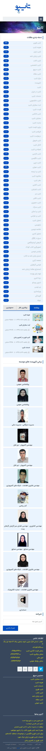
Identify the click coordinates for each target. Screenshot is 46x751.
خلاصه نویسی (36, 229)
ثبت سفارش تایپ (34, 105)
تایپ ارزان (37, 51)
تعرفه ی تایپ (36, 149)
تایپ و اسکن (36, 211)
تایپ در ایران (36, 91)
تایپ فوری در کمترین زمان (22, 337)
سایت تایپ (37, 122)
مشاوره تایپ (36, 176)
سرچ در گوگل (36, 238)
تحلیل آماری (36, 233)
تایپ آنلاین (37, 185)
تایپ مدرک (37, 207)
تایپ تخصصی (36, 65)
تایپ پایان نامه (35, 56)
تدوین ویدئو (36, 282)
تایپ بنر (38, 193)
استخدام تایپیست (10, 744)
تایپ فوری (37, 43)
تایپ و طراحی (36, 216)
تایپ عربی (37, 162)
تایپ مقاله (37, 74)
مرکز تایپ (37, 78)
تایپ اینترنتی (36, 189)
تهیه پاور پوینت (35, 273)
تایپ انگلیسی (36, 158)
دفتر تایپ (37, 180)
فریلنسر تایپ (36, 131)
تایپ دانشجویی (35, 100)
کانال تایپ (37, 145)
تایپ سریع (37, 69)
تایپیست (38, 83)
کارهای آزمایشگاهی (34, 242)
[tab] (36, 308)
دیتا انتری (37, 278)
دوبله (39, 300)
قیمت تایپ (37, 109)
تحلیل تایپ (37, 220)
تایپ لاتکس (36, 114)
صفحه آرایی (37, 260)
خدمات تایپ (36, 96)
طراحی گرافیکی (35, 264)
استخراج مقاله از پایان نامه (31, 269)
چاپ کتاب (38, 744)
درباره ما (29, 744)
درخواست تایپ (35, 136)
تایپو (18, 748)
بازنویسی (38, 225)
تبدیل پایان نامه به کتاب (32, 256)
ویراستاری (37, 291)
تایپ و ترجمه (36, 171)
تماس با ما (22, 744)
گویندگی (38, 296)
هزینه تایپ (37, 47)
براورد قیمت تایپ (35, 127)
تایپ (39, 87)
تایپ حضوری (36, 202)
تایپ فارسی (36, 154)
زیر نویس (37, 287)
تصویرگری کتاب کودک (33, 247)
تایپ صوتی (37, 167)
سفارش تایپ (36, 118)
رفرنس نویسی (36, 251)
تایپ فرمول (37, 140)
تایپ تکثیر (37, 198)
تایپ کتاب (37, 60)
